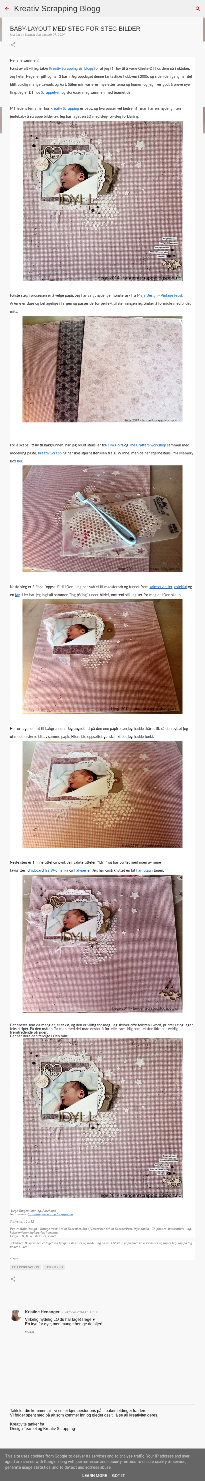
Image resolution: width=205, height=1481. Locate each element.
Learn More (94, 1475)
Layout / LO (54, 1267)
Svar (29, 1332)
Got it (118, 1475)
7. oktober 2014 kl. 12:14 (80, 1312)
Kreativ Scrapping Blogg (57, 8)
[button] (13, 45)
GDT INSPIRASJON (25, 1267)
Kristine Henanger (42, 1312)
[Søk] (107, 9)
